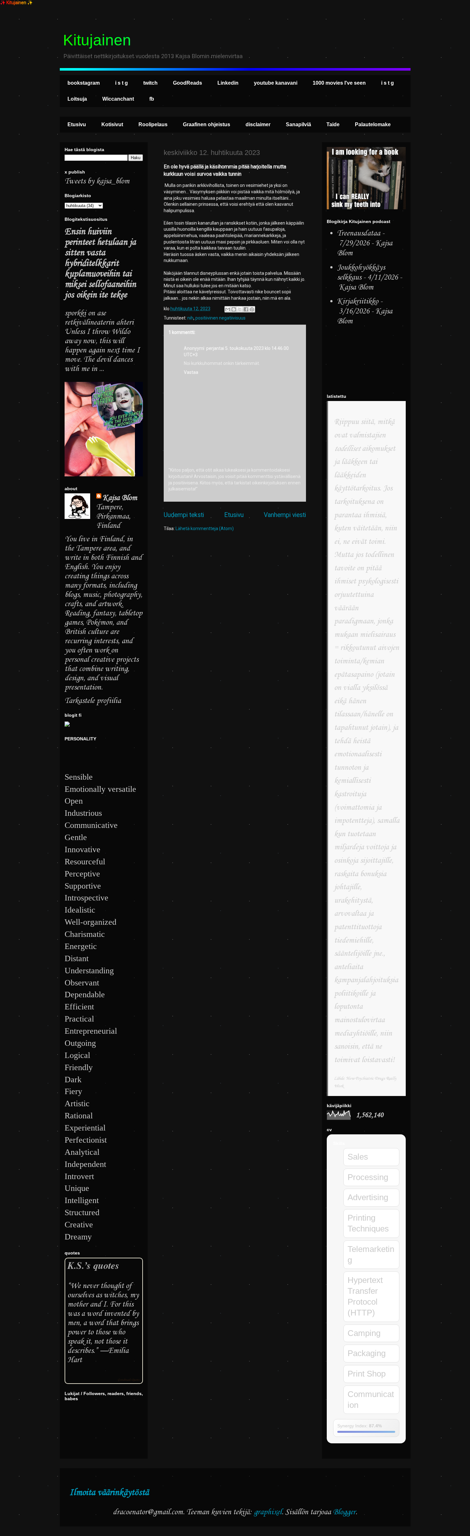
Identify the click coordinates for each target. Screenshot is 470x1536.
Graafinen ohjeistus (206, 124)
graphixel (268, 1512)
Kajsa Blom (120, 498)
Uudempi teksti (184, 515)
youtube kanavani (275, 83)
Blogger (344, 1512)
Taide (333, 124)
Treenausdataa (358, 233)
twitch (150, 83)
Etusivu (76, 124)
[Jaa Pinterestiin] (252, 309)
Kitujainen (97, 40)
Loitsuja (77, 99)
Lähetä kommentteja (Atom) (205, 528)
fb (151, 99)
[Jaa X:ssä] (240, 309)
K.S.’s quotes (93, 1265)
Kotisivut (112, 124)
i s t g (121, 83)
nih (190, 317)
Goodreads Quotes (129, 1380)
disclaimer (258, 124)
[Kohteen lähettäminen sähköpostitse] (227, 309)
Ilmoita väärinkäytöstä (109, 1492)
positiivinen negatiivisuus (220, 317)
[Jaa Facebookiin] (246, 309)
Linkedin (228, 83)
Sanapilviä (298, 124)
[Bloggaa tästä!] (234, 309)
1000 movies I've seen (339, 83)
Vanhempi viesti (285, 515)
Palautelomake (373, 124)
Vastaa (191, 372)
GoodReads (187, 83)
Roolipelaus (153, 124)
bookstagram (83, 83)
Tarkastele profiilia (93, 701)
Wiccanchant (118, 99)
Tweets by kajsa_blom (97, 181)
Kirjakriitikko (357, 301)
